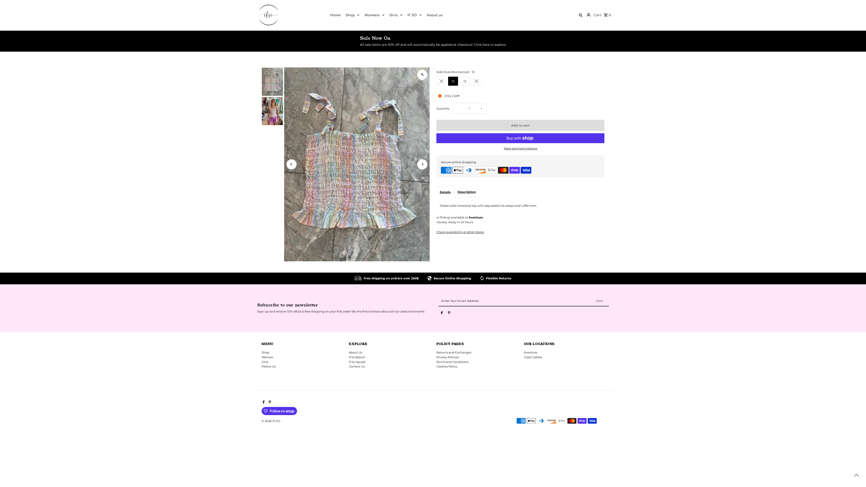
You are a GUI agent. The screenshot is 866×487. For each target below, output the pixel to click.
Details (445, 192)
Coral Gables (533, 357)
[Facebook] (442, 313)
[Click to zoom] (422, 75)
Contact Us (357, 366)
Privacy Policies (447, 357)
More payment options (520, 148)
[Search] (581, 15)
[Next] (422, 164)
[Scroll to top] (856, 475)
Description (467, 192)
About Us (355, 352)
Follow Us (269, 366)
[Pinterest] (449, 313)
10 (453, 81)
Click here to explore (490, 45)
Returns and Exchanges (453, 352)
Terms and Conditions (452, 362)
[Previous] (291, 164)
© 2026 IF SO (271, 421)
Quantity (442, 108)
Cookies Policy (446, 366)
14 (476, 81)
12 (464, 81)
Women (267, 357)
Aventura (530, 352)
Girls (265, 362)
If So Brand (357, 357)
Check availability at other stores (460, 232)
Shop (265, 352)
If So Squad (357, 362)
